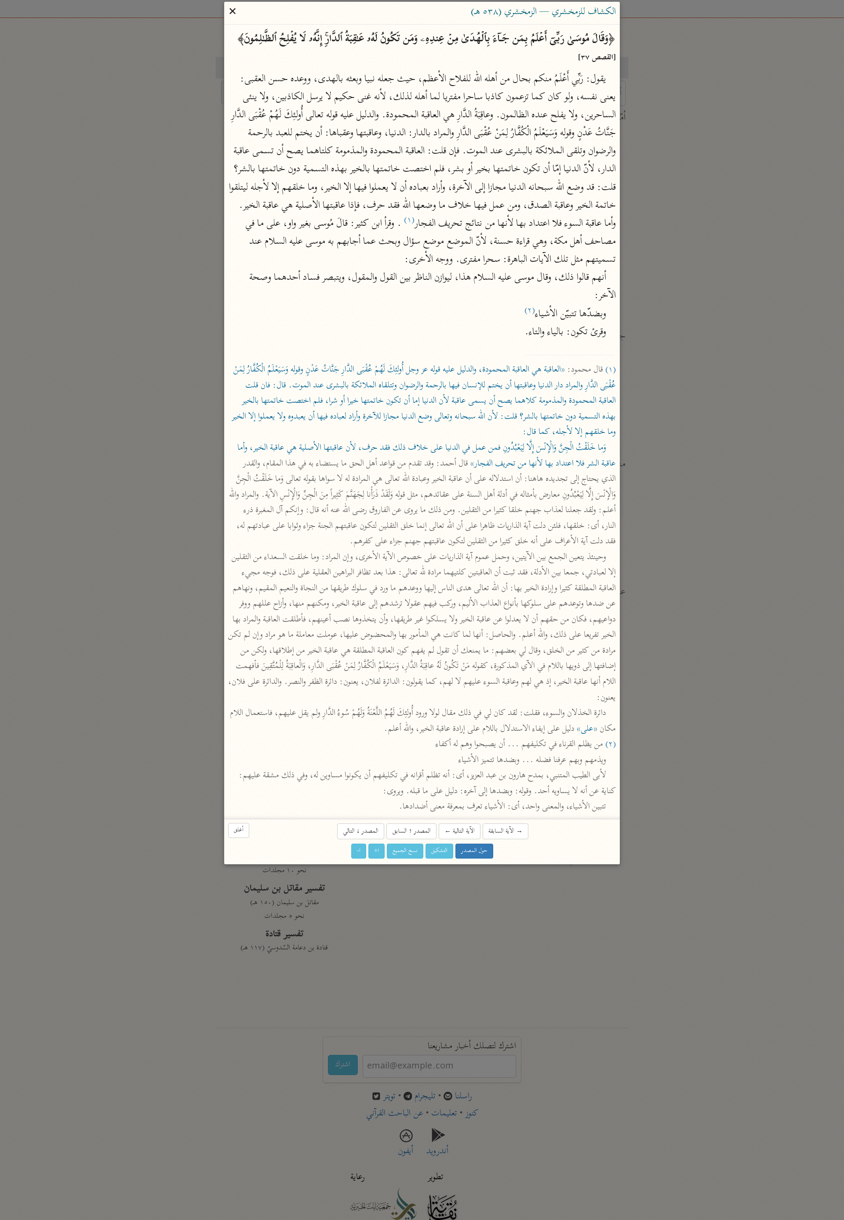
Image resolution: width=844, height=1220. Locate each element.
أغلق (239, 831)
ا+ (376, 851)
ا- (358, 851)
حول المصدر (474, 851)
